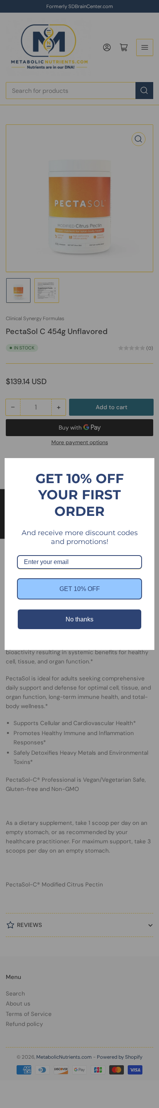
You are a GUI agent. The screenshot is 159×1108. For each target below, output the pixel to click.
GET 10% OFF (79, 589)
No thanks (79, 619)
